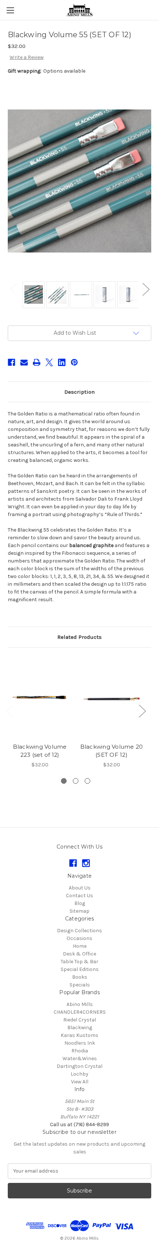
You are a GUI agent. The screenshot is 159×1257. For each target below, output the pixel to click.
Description (79, 392)
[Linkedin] (61, 362)
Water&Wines (79, 1058)
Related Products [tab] (79, 637)
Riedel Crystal (79, 1020)
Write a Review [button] (27, 57)
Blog (79, 903)
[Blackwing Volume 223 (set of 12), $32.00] (40, 697)
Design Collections (79, 930)
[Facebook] (11, 362)
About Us (80, 888)
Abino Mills (80, 1004)
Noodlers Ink (79, 1043)
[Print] (36, 362)
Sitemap (79, 911)
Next (145, 289)
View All (79, 1082)
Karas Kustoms (79, 1035)
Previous (13, 289)
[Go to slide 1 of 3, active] (64, 781)
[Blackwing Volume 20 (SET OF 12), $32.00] (111, 697)
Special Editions (80, 969)
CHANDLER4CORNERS (80, 1012)
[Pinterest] (74, 362)
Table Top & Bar (79, 961)
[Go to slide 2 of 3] (75, 781)
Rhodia (79, 1051)
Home (80, 946)
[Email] (24, 362)
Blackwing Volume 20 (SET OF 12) (111, 751)
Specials (80, 985)
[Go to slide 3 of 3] (87, 781)
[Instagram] (86, 863)
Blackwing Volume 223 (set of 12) (40, 751)
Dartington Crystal (79, 1066)
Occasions (79, 938)
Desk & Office (79, 954)
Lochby (79, 1074)
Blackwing (79, 1027)
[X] (49, 362)
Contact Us (79, 895)
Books (79, 977)
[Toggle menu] (10, 10)
